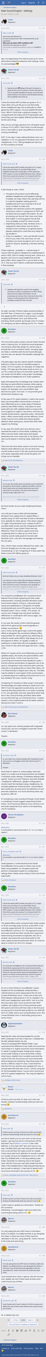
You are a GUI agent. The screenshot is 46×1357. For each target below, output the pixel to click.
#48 (43, 722)
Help (36, 1348)
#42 (43, 78)
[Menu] (3, 2)
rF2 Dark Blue (8, 1345)
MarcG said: (7, 1260)
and (13, 460)
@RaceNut (5, 827)
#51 (43, 847)
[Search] (43, 2)
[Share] (39, 28)
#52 (43, 895)
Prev (16, 1320)
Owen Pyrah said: (9, 164)
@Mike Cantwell (21, 1143)
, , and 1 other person (21, 1175)
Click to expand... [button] (23, 52)
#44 (43, 280)
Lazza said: (6, 83)
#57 (43, 1190)
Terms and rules (16, 1348)
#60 (43, 1296)
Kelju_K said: (7, 33)
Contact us (5, 1348)
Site (41, 1348)
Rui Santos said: (8, 755)
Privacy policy (28, 1348)
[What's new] (38, 2)
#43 (43, 159)
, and (16, 707)
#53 (43, 957)
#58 (43, 1227)
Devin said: (6, 1128)
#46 (43, 476)
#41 (43, 28)
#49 (43, 751)
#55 (43, 1095)
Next (30, 1320)
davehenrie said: (8, 1301)
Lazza (5, 14)
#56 (43, 1124)
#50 (43, 823)
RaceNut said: (7, 480)
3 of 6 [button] (23, 1320)
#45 (43, 338)
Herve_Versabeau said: (11, 851)
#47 (43, 568)
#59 (43, 1256)
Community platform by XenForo (20, 1355)
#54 (43, 1032)
